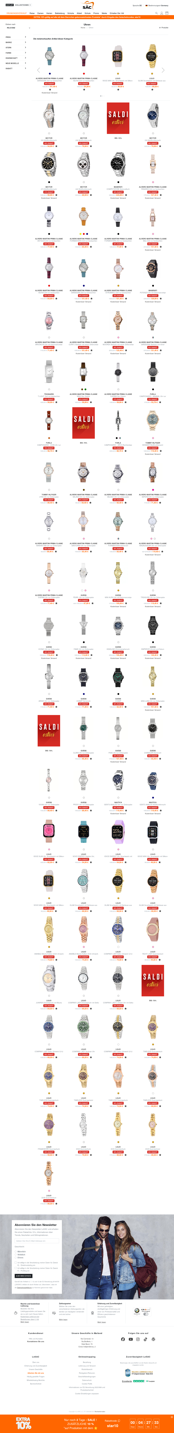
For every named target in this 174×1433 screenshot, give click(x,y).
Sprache (137, 5)
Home (83, 27)
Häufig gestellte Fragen (36, 1376)
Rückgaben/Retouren (87, 1373)
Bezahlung (87, 1362)
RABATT (9, 68)
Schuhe (70, 13)
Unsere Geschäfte (35, 1369)
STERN (8, 47)
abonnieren (23, 1276)
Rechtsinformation (100, 1411)
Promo (96, 13)
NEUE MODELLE (12, 63)
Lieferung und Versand (87, 1366)
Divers (20, 1257)
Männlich (22, 1251)
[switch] (145, 1314)
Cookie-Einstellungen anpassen (87, 1393)
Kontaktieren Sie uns (35, 1341)
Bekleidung (60, 13)
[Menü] (150, 1308)
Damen (40, 13)
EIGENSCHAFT (12, 58)
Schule (88, 13)
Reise (32, 13)
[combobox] (19, 28)
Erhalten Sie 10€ (117, 13)
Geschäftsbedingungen (87, 1376)
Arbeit (79, 13)
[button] (38, 70)
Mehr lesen (25, 1322)
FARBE (8, 53)
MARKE (9, 42)
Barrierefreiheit (35, 1384)
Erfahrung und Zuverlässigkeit (36, 1366)
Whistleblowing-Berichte (36, 1380)
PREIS (8, 37)
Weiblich (21, 1254)
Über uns (35, 1362)
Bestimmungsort (158, 5)
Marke (104, 13)
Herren (49, 13)
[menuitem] (16, 37)
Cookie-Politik (87, 1384)
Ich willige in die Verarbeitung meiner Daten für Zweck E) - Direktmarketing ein (38, 1263)
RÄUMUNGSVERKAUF (17, 13)
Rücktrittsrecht (87, 1369)
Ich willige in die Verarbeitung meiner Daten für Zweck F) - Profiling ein (38, 1269)
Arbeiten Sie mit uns (36, 1373)
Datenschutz (87, 1380)
